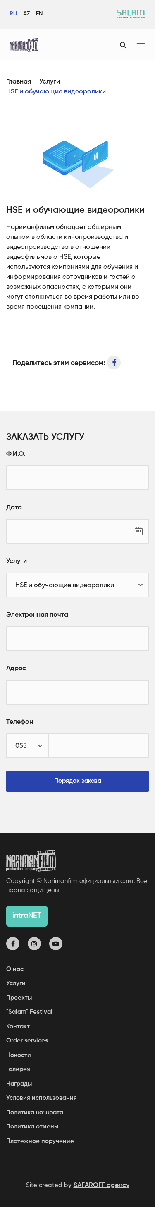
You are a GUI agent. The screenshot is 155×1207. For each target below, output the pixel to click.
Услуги (49, 82)
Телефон (19, 722)
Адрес (16, 668)
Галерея (18, 1069)
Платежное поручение (40, 1141)
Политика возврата (34, 1112)
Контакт (18, 1026)
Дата (14, 507)
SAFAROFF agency (101, 1185)
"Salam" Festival (29, 1012)
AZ (26, 14)
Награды (19, 1084)
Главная (18, 82)
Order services (27, 1040)
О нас (15, 969)
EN (39, 14)
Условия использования (41, 1098)
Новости (18, 1055)
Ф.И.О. (15, 454)
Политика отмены (32, 1126)
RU (13, 14)
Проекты (19, 998)
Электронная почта (37, 615)
